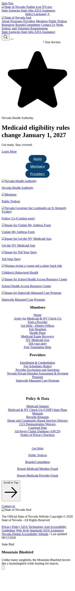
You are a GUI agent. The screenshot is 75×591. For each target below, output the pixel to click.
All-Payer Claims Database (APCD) (37, 431)
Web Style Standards (29, 530)
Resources (8, 24)
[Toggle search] (6, 37)
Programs (16, 21)
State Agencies (11, 10)
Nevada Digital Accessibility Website (25, 534)
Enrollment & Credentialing (37, 362)
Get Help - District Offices (37, 325)
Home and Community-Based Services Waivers (37, 420)
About (6, 21)
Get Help (37, 448)
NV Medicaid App (37, 340)
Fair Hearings (37, 329)
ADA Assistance (44, 10)
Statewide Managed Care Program (37, 380)
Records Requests (37, 417)
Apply (37, 159)
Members (42, 21)
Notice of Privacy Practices (37, 435)
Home (37, 315)
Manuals (37, 413)
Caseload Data (37, 427)
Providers (29, 21)
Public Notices (58, 21)
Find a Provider (37, 322)
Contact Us (48, 24)
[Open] (12, 39)
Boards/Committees (27, 24)
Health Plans (38, 333)
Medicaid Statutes (37, 406)
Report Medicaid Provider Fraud (37, 475)
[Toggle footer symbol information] (3, 567)
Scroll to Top (11, 482)
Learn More (9, 151)
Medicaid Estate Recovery (37, 336)
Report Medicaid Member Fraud (37, 468)
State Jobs (27, 10)
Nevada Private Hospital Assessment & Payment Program (37, 375)
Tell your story (37, 343)
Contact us (8, 506)
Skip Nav (8, 3)
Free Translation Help (37, 347)
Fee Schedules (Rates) (38, 366)
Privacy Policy (11, 527)
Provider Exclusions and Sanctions (37, 370)
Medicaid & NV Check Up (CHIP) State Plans (37, 410)
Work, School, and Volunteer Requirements (33, 26)
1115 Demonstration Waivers (37, 424)
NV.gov (46, 7)
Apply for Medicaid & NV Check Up (37, 318)
